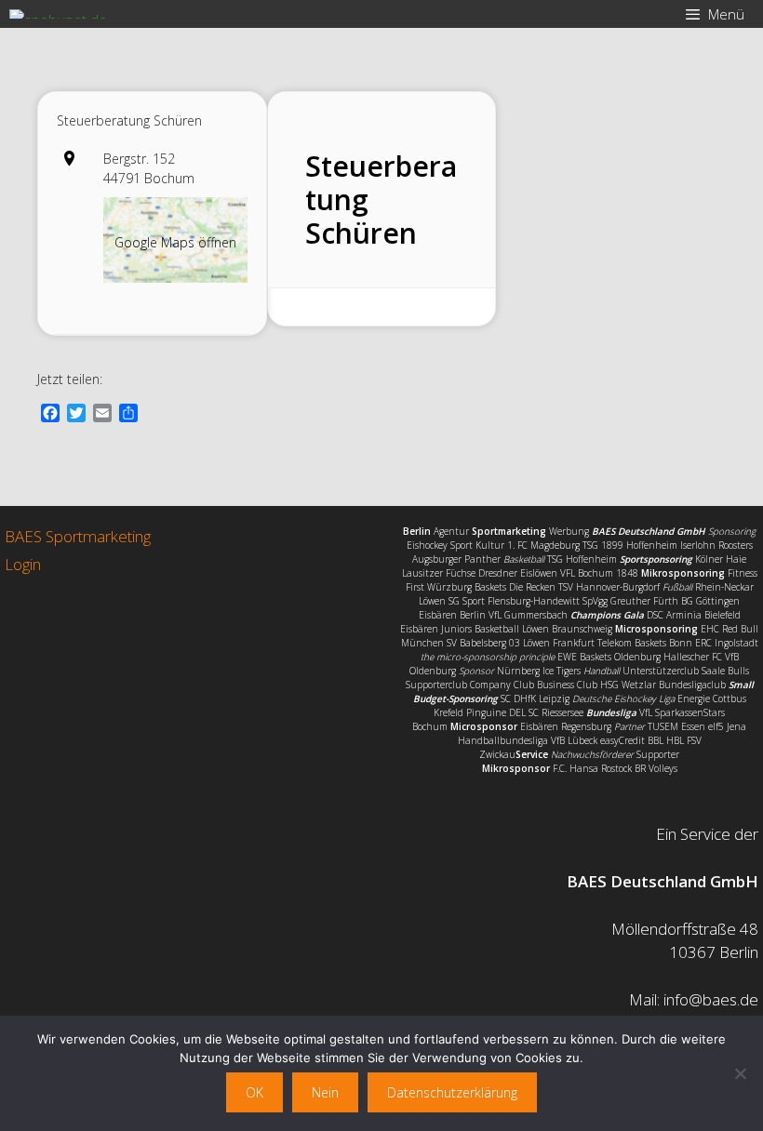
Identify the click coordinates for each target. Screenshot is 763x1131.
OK (254, 1092)
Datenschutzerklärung (452, 1092)
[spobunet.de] (58, 14)
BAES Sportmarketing (78, 536)
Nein (325, 1092)
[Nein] (739, 1073)
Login (23, 564)
